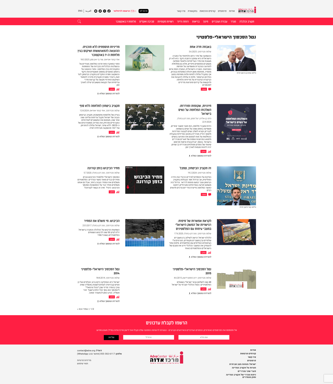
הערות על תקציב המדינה (244, 367)
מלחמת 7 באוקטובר (126, 21)
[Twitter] (100, 11)
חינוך (205, 21)
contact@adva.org (86, 350)
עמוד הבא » (82, 309)
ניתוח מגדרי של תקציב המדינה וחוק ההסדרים (241, 376)
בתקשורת (192, 11)
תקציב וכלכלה (246, 21)
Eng (80, 10)
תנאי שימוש (82, 363)
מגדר (233, 21)
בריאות (196, 21)
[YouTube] (95, 11)
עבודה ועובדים (219, 21)
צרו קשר (181, 11)
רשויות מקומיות (166, 21)
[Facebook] (109, 11)
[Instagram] (104, 11)
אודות (232, 11)
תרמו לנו (144, 11)
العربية (88, 10)
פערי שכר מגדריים (247, 371)
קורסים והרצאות (208, 11)
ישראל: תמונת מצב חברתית (242, 364)
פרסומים (222, 11)
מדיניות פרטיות (84, 360)
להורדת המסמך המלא (109, 93)
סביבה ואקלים (146, 21)
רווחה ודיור (183, 21)
